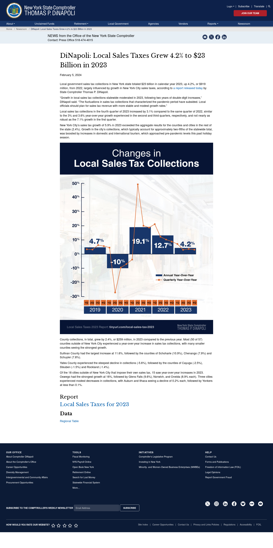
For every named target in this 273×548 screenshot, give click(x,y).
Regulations (229, 524)
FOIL (258, 524)
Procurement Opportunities (19, 482)
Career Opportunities (16, 467)
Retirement (80, 23)
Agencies (153, 23)
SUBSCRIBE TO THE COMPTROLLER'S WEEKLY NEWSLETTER (39, 508)
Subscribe (243, 6)
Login (229, 6)
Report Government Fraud (218, 477)
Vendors (183, 23)
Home (9, 28)
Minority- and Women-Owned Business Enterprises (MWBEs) (169, 467)
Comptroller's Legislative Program (156, 456)
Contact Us (210, 456)
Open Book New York (83, 467)
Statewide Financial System (86, 482)
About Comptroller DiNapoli (19, 456)
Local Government (118, 23)
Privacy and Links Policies (206, 524)
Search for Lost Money (84, 477)
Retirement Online (82, 472)
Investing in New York (149, 461)
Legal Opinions (212, 472)
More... (76, 487)
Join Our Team (250, 13)
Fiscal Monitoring (81, 456)
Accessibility (246, 524)
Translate (259, 6)
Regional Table (69, 421)
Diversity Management (17, 472)
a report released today (188, 88)
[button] (268, 6)
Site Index (143, 524)
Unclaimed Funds (44, 23)
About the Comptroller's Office (21, 461)
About (9, 23)
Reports (211, 23)
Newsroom (244, 23)
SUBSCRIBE (129, 507)
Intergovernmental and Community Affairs (27, 477)
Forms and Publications (217, 461)
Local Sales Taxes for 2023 (94, 404)
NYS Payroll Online (82, 461)
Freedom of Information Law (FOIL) (223, 467)
